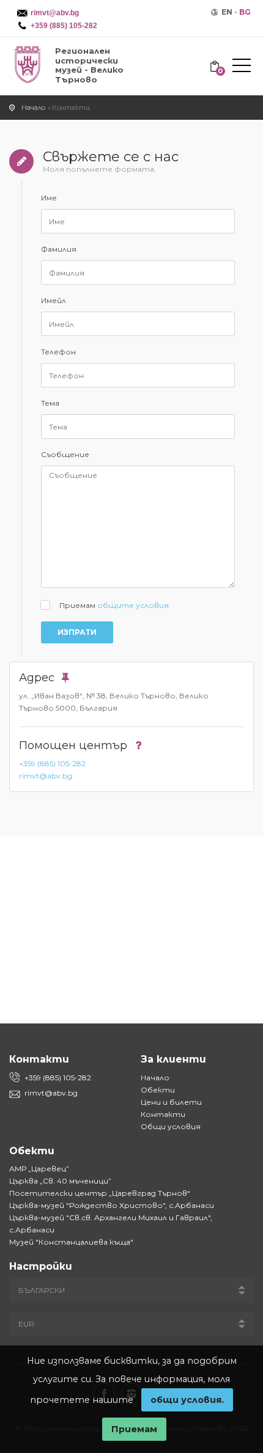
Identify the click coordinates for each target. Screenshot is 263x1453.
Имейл (53, 300)
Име (49, 197)
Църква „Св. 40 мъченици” (60, 1180)
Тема (50, 403)
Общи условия (171, 1126)
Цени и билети (171, 1102)
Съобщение (65, 454)
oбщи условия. (187, 1399)
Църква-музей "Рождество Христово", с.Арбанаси (111, 1205)
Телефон (58, 351)
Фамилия (58, 249)
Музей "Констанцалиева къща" (71, 1241)
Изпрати (77, 632)
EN (226, 11)
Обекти (158, 1089)
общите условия (133, 605)
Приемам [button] (134, 1429)
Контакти (163, 1114)
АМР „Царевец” (39, 1168)
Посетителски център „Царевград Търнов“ (99, 1193)
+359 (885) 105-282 (52, 763)
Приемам (114, 605)
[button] (241, 68)
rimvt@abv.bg (45, 775)
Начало (155, 1077)
